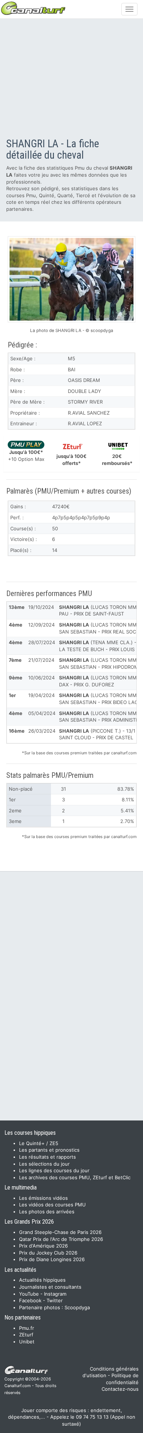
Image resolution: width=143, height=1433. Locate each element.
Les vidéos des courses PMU (52, 1205)
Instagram (55, 1294)
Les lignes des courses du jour (54, 1170)
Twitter (55, 1300)
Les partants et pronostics (49, 1150)
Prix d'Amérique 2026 (43, 1246)
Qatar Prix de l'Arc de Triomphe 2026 (61, 1239)
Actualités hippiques (42, 1280)
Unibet (26, 1341)
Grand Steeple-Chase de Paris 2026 (60, 1232)
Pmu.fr (26, 1328)
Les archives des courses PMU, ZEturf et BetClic (75, 1177)
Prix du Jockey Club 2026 (48, 1253)
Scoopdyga (77, 1307)
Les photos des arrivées (46, 1211)
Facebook (30, 1300)
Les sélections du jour (44, 1164)
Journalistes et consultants (50, 1287)
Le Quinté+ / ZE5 (38, 1143)
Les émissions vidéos (43, 1198)
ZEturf (26, 1335)
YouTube (29, 1294)
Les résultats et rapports (47, 1157)
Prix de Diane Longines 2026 (52, 1259)
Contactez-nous (120, 1389)
